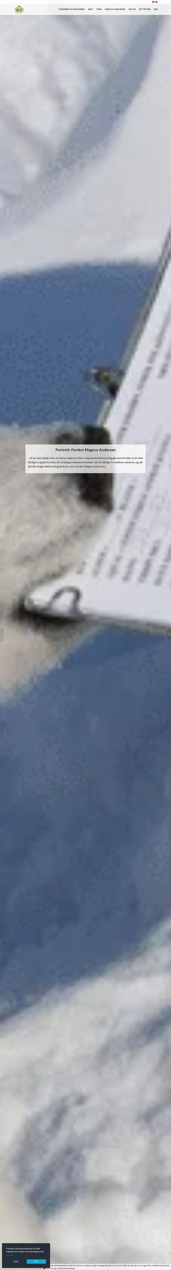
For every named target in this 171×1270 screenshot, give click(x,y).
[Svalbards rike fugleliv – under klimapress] (2, 635)
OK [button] (36, 1261)
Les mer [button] (10, 1255)
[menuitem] (71, 9)
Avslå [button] (16, 1261)
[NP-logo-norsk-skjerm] (19, 9)
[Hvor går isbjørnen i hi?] (169, 635)
